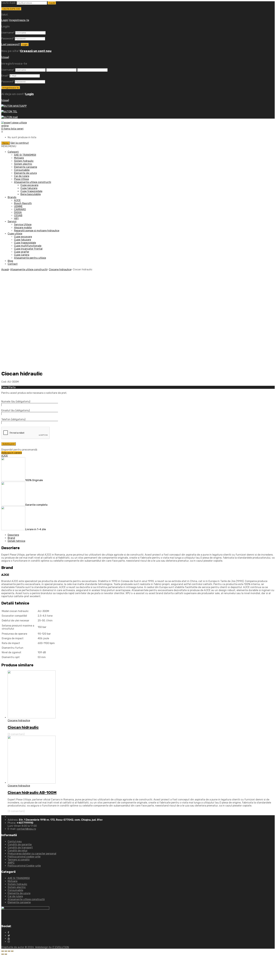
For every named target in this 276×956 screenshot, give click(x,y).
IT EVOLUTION (60, 947)
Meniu (5, 143)
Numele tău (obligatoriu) (15, 401)
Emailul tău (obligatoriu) (15, 410)
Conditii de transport (20, 847)
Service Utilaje (22, 224)
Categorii (13, 151)
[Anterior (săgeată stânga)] (2, 954)
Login (4, 20)
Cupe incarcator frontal (28, 248)
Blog (10, 260)
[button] (8, 146)
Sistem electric (23, 163)
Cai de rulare (21, 176)
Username (8, 32)
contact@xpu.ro (26, 828)
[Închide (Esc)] (2, 951)
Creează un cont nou (35, 51)
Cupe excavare (29, 185)
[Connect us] (8, 932)
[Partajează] (5, 951)
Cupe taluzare (28, 188)
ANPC (11, 862)
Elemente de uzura (25, 173)
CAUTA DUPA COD (11, 9)
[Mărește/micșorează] (12, 951)
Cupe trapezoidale (31, 191)
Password (7, 38)
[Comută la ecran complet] (9, 951)
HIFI (16, 218)
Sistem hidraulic (24, 160)
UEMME (18, 206)
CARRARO (20, 209)
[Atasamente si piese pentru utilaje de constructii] (17, 125)
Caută (52, 3)
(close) (5, 57)
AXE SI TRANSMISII (25, 154)
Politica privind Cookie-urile (24, 865)
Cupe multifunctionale (27, 245)
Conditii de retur (17, 850)
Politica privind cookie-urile (24, 856)
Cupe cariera (21, 254)
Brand (11, 537)
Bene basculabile (30, 194)
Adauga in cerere (11, 452)
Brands (12, 197)
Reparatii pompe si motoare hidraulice (36, 230)
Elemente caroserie (25, 166)
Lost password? (10, 44)
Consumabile (22, 170)
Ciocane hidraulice (60, 269)
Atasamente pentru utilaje (30, 257)
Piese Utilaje (21, 179)
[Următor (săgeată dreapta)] (5, 954)
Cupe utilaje (15, 233)
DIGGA (18, 212)
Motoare (19, 157)
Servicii (12, 221)
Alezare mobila (23, 227)
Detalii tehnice (16, 540)
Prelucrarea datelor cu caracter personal (32, 853)
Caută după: (8, 2)
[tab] (141, 534)
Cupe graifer (21, 251)
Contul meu (15, 841)
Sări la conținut (19, 142)
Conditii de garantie (20, 844)
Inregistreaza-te (19, 20)
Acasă (5, 269)
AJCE (17, 200)
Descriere (13, 534)
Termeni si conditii (19, 859)
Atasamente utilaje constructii (32, 182)
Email (5, 75)
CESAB (18, 215)
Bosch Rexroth (23, 203)
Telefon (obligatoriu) (13, 419)
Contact (13, 263)
